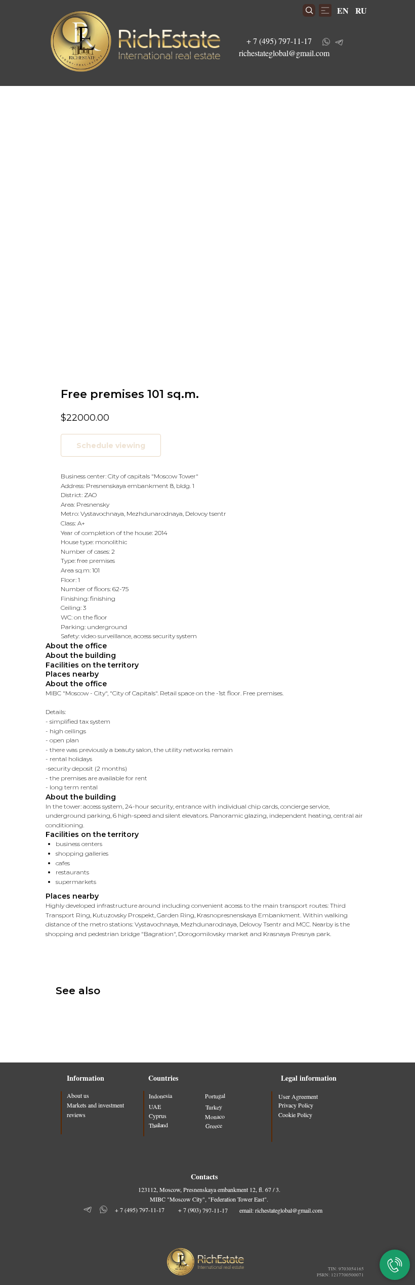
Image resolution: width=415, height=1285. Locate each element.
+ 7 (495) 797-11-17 (279, 40)
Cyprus (158, 1116)
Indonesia (160, 1095)
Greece (213, 1125)
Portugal (215, 1095)
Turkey (213, 1106)
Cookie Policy (295, 1115)
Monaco (215, 1116)
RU (361, 10)
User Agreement (298, 1096)
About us (78, 1095)
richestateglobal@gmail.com (284, 53)
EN (343, 10)
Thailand (158, 1125)
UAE (155, 1106)
